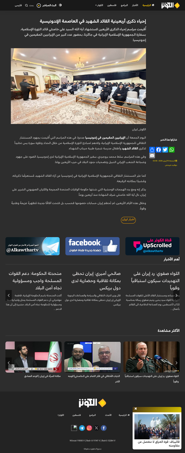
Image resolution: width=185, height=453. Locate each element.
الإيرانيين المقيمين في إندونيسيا (105, 137)
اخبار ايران (128, 219)
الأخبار (135, 5)
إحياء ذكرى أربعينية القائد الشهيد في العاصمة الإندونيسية (93, 21)
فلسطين (111, 5)
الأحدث (108, 415)
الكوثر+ (61, 415)
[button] (176, 295)
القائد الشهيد (130, 148)
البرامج (124, 5)
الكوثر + (99, 5)
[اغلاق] (135, 408)
